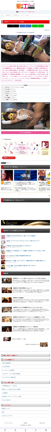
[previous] (2, 182)
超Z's (3, 412)
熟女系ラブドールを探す (43, 222)
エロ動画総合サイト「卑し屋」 (10, 385)
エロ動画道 (5, 393)
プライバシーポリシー (8, 422)
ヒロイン (9, 162)
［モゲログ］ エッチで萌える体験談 (11, 373)
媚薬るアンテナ (6, 408)
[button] (47, 264)
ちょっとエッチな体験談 (8, 370)
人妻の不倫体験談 (6, 363)
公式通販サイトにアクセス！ (8, 157)
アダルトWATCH (6, 400)
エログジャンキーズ (7, 415)
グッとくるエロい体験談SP (9, 377)
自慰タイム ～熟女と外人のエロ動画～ (11, 389)
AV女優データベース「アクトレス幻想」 (12, 396)
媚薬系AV (4, 162)
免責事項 (25, 422)
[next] (49, 182)
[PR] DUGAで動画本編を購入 (25, 132)
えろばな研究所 (6, 366)
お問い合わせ (42, 422)
